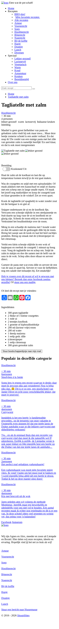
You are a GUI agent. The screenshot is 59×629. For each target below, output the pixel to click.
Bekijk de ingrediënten (13, 159)
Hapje (17, 43)
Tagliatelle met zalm (18, 96)
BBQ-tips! (19, 14)
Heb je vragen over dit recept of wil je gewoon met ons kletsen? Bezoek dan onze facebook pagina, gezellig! (27, 279)
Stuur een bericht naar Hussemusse (19, 609)
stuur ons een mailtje (24, 282)
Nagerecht (19, 37)
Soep (17, 29)
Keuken (18, 76)
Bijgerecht (19, 35)
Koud (17, 70)
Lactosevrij (20, 61)
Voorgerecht (20, 26)
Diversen (19, 52)
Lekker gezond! (22, 58)
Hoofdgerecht (21, 32)
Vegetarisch (20, 64)
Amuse (18, 23)
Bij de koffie (20, 40)
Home (11, 8)
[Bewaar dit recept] (49, 105)
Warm (17, 67)
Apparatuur (20, 73)
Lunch (17, 49)
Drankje (18, 46)
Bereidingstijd (21, 79)
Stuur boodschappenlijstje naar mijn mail (22, 351)
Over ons (12, 82)
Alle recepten (21, 20)
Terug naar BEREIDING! (14, 304)
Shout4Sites (23, 615)
